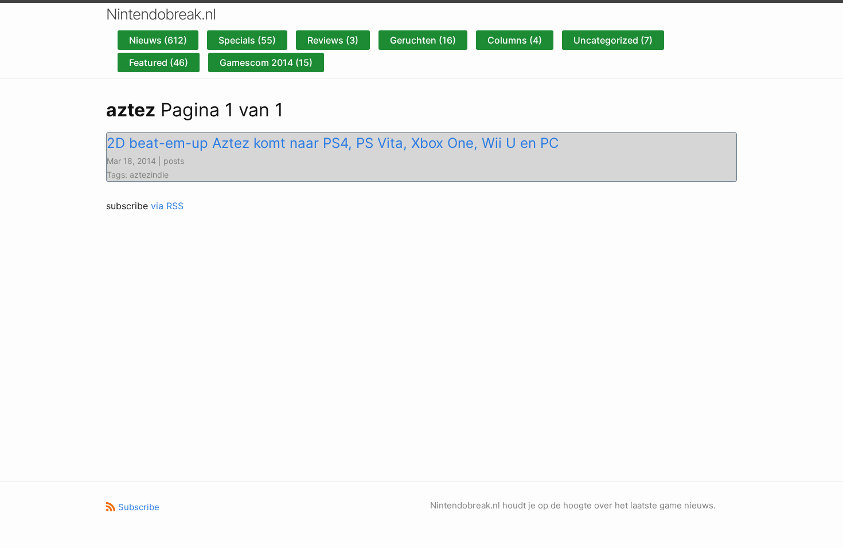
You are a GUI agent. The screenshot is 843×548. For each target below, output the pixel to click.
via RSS (167, 206)
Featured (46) (158, 62)
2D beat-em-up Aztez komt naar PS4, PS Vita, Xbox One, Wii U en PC (333, 143)
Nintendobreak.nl (161, 14)
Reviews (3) (332, 40)
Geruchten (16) (423, 40)
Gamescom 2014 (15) (266, 62)
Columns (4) (514, 40)
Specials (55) (247, 40)
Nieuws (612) (158, 40)
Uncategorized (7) (613, 40)
